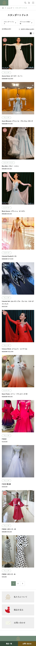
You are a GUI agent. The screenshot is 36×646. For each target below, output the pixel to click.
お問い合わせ (27, 643)
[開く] (33, 3)
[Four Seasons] (4, 2)
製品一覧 (9, 643)
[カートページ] (29, 3)
